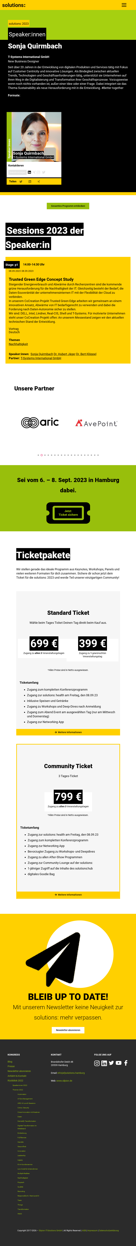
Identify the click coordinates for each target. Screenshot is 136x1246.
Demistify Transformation (27, 1121)
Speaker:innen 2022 (20, 1085)
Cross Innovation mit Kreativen (29, 1112)
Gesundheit (22, 1146)
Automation (22, 1094)
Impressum (92, 1230)
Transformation (23, 1209)
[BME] (96, 423)
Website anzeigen (17, 172)
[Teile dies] (29, 182)
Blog (10, 1061)
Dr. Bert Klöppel (86, 354)
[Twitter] (43, 172)
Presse (11, 1066)
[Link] (14, 5)
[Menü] (124, 5)
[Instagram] (38, 172)
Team (20, 1200)
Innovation (22, 1151)
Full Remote (22, 1137)
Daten (20, 1117)
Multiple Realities (24, 1173)
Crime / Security (23, 1108)
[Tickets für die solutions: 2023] (68, 661)
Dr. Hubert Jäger (64, 354)
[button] (38, 455)
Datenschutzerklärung (109, 1230)
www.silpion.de (64, 1080)
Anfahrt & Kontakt (17, 1076)
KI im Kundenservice (25, 1164)
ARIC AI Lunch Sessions (26, 1103)
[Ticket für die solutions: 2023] (68, 522)
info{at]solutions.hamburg (71, 1073)
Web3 (20, 1214)
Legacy (20, 1160)
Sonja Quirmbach (42, 354)
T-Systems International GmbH (41, 358)
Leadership (22, 1155)
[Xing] (34, 172)
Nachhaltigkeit (18, 344)
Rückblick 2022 (15, 1080)
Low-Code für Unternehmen (28, 1169)
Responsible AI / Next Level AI (28, 1196)
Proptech (21, 1182)
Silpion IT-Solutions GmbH (50, 1230)
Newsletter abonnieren (19, 1071)
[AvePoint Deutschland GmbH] (40, 423)
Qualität (20, 1187)
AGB (84, 1230)
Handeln (21, 1142)
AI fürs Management (25, 1099)
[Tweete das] (20, 182)
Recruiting (21, 1191)
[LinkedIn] (29, 172)
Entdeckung (22, 1133)
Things (20, 1205)
